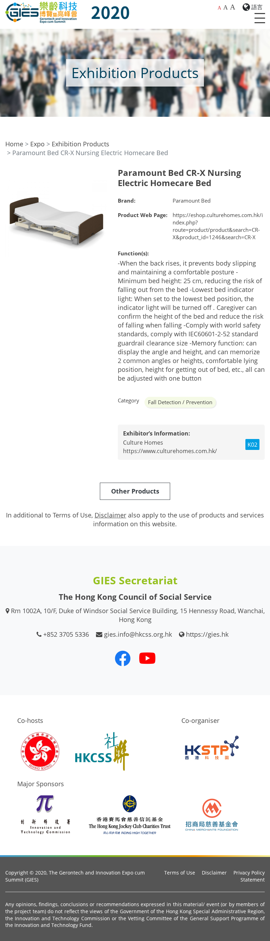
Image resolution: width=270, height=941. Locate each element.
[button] (101, 174)
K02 (252, 445)
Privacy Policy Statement (249, 876)
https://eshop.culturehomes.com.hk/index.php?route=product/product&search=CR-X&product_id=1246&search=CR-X (218, 226)
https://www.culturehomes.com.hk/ (170, 451)
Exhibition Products (80, 144)
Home (14, 144)
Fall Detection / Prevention (180, 402)
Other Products (135, 491)
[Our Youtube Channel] (147, 658)
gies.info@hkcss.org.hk (138, 634)
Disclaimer (214, 872)
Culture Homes (143, 442)
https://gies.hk (207, 634)
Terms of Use (179, 872)
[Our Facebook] (122, 658)
